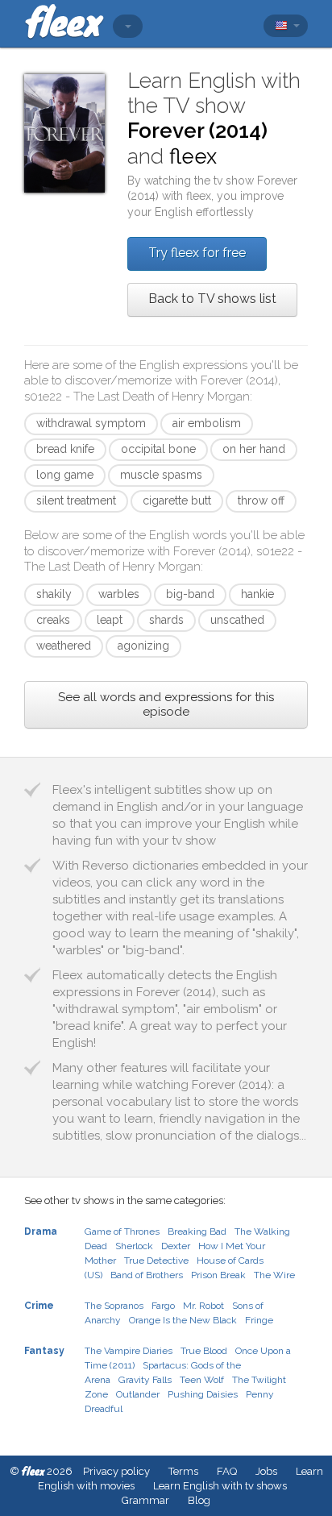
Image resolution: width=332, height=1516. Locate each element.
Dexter (175, 1246)
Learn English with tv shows (220, 1486)
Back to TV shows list (212, 298)
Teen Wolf (202, 1379)
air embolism (206, 423)
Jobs (266, 1471)
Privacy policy (116, 1471)
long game (64, 474)
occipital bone (158, 448)
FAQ (227, 1471)
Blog (199, 1500)
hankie (257, 594)
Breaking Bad (197, 1231)
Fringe (259, 1320)
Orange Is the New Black (183, 1320)
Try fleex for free (197, 252)
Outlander (138, 1394)
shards (166, 619)
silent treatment (76, 500)
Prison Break (218, 1275)
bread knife (65, 448)
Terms (183, 1471)
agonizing (143, 645)
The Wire (274, 1275)
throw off (261, 500)
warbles (118, 594)
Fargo (163, 1305)
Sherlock (134, 1246)
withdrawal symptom (91, 423)
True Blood (204, 1350)
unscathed (237, 619)
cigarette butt (177, 500)
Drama (40, 1231)
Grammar (145, 1500)
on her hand (253, 448)
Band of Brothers (146, 1275)
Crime (39, 1305)
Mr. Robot (203, 1305)
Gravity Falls (145, 1379)
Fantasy (44, 1350)
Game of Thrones (122, 1231)
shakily (54, 594)
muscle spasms (161, 474)
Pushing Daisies (203, 1394)
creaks (53, 619)
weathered (63, 645)
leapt (109, 619)
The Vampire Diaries (128, 1350)
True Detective (156, 1260)
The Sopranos (114, 1305)
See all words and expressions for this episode (166, 704)
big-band (190, 594)
